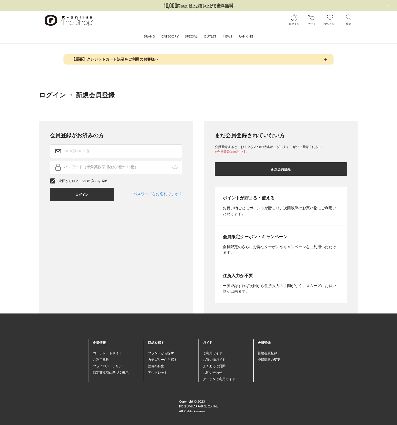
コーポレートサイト (107, 353)
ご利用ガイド (212, 353)
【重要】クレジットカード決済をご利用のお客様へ (115, 59)
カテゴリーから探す (162, 359)
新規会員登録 (281, 169)
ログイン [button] (81, 194)
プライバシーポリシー (109, 366)
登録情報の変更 (269, 359)
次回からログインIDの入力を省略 (83, 181)
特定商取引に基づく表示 (111, 372)
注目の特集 (156, 366)
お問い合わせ (212, 372)
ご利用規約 (101, 359)
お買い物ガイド (214, 359)
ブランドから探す (161, 353)
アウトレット (157, 372)
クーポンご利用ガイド (219, 379)
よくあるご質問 (214, 366)
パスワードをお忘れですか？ (157, 194)
